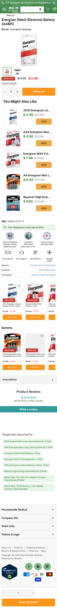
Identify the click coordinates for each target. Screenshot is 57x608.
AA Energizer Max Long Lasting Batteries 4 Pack (12, 355)
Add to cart (28, 602)
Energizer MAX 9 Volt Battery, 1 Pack (34, 305)
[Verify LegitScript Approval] (9, 572)
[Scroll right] (54, 15)
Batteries (10, 15)
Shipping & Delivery (35, 547)
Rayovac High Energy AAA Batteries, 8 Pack (25, 471)
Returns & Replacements (14, 551)
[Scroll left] (3, 15)
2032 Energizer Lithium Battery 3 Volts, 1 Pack (12, 305)
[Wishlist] (48, 9)
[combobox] (35, 9)
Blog (43, 551)
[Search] (23, 9)
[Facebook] (29, 566)
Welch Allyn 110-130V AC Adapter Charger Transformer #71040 (24, 478)
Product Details (9, 83)
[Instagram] (38, 566)
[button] (40, 9)
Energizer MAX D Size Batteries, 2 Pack (23, 459)
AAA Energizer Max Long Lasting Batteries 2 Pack (35, 355)
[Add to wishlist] (19, 286)
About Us (6, 547)
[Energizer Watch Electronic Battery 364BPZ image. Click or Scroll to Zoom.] (28, 50)
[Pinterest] (47, 566)
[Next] (52, 301)
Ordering (33, 551)
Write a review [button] (28, 409)
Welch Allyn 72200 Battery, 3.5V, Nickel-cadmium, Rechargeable (24, 487)
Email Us (18, 547)
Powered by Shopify (12, 558)
